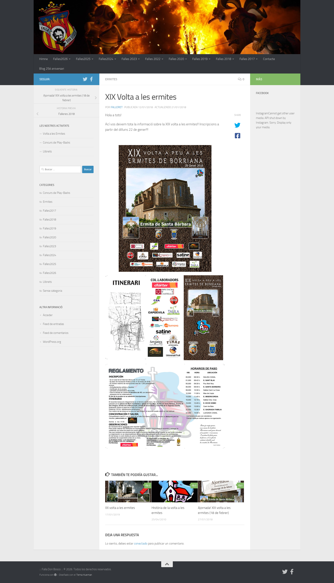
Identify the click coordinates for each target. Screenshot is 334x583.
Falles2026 (60, 59)
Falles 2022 (152, 59)
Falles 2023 (129, 59)
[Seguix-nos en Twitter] (85, 79)
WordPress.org (52, 342)
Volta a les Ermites (54, 133)
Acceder (48, 315)
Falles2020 (49, 237)
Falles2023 (49, 246)
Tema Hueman (84, 574)
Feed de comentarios (55, 333)
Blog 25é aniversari (51, 68)
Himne (43, 59)
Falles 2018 (223, 59)
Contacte (269, 59)
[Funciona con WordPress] (55, 575)
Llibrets (47, 151)
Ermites (111, 79)
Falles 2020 (176, 59)
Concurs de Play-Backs (56, 142)
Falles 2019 (200, 59)
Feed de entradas (53, 324)
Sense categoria (52, 290)
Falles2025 (83, 59)
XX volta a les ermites (120, 508)
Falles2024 (106, 59)
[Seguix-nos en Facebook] (91, 79)
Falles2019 (49, 228)
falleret (117, 107)
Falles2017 (49, 210)
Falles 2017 (247, 59)
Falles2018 (49, 219)
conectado (140, 543)
